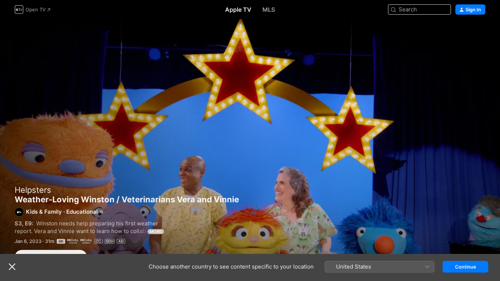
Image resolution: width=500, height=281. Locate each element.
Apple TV (238, 9)
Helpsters (33, 190)
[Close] (12, 266)
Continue (465, 267)
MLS (268, 9)
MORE (156, 231)
